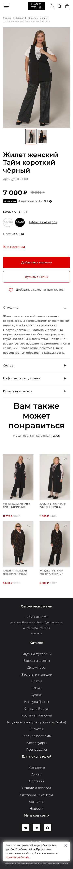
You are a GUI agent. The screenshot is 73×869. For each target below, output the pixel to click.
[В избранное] (29, 459)
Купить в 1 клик (36, 277)
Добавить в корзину (36, 262)
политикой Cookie (17, 857)
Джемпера (36, 667)
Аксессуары (37, 743)
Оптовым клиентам (36, 795)
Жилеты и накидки (36, 674)
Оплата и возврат (36, 788)
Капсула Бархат (36, 709)
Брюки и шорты (36, 661)
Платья (36, 681)
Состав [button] (8, 365)
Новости (36, 808)
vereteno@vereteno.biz (36, 627)
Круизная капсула (36, 715)
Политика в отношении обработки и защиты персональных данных (36, 863)
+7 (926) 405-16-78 (36, 616)
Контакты (36, 633)
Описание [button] (10, 307)
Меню (6, 6)
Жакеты (36, 729)
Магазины (36, 767)
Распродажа (36, 749)
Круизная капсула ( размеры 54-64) (36, 722)
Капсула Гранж (36, 702)
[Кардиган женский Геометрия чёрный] (18, 544)
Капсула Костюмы (36, 736)
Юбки (36, 688)
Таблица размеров (43, 222)
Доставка (36, 781)
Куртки (36, 695)
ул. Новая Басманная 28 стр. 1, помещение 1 (36, 622)
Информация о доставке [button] (21, 378)
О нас (36, 774)
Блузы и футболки (36, 654)
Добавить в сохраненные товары (39, 289)
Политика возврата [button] (17, 391)
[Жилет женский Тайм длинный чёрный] (18, 477)
